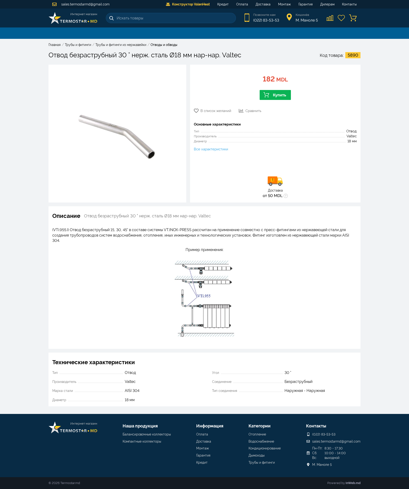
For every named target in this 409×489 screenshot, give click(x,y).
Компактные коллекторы (142, 441)
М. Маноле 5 (322, 465)
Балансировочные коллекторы (147, 434)
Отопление (257, 434)
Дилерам (327, 4)
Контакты (349, 4)
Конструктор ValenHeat (191, 4)
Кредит (223, 4)
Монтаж (284, 4)
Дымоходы (257, 455)
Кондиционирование (265, 448)
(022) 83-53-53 (266, 20)
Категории (260, 425)
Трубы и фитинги (262, 462)
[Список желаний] (341, 18)
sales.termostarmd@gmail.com (85, 4)
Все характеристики (211, 149)
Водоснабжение (261, 441)
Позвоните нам (264, 15)
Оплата (242, 4)
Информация (209, 425)
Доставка (263, 4)
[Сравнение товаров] (330, 18)
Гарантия (305, 4)
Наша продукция (140, 425)
